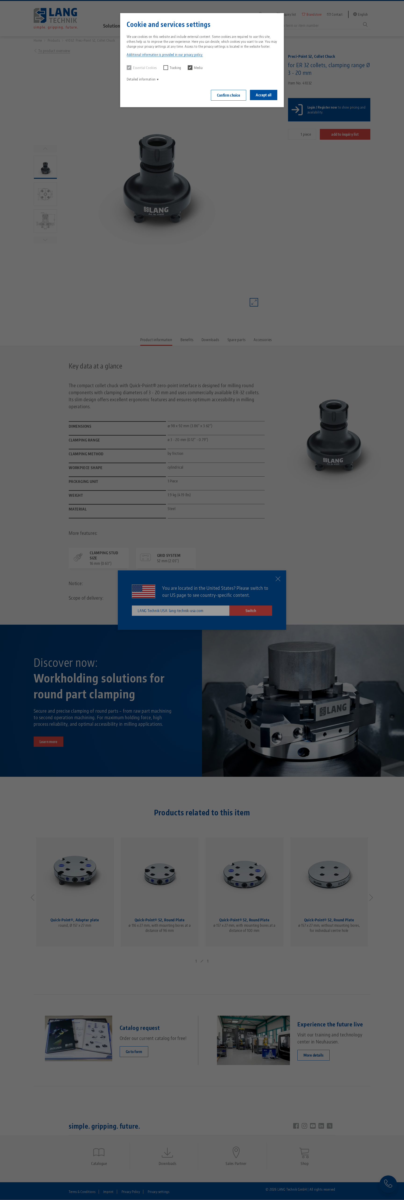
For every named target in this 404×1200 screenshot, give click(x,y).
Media (198, 68)
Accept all (263, 95)
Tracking (175, 68)
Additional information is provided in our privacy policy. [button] (165, 55)
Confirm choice (228, 95)
